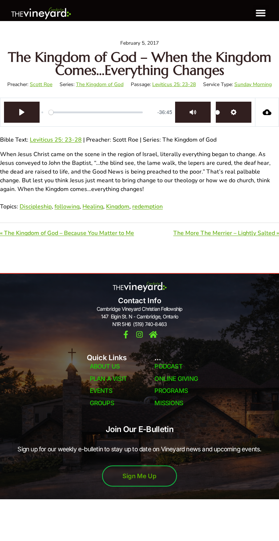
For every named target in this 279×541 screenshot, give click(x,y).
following (67, 207)
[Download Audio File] (267, 112)
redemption (147, 207)
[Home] (153, 334)
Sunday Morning (253, 84)
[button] (261, 13)
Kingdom (117, 207)
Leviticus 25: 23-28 (174, 84)
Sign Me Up (139, 476)
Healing (92, 207)
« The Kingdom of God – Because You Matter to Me (67, 233)
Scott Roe (41, 84)
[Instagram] (139, 334)
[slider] (95, 112)
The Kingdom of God (100, 84)
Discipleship (36, 207)
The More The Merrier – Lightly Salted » (226, 233)
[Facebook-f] (126, 334)
